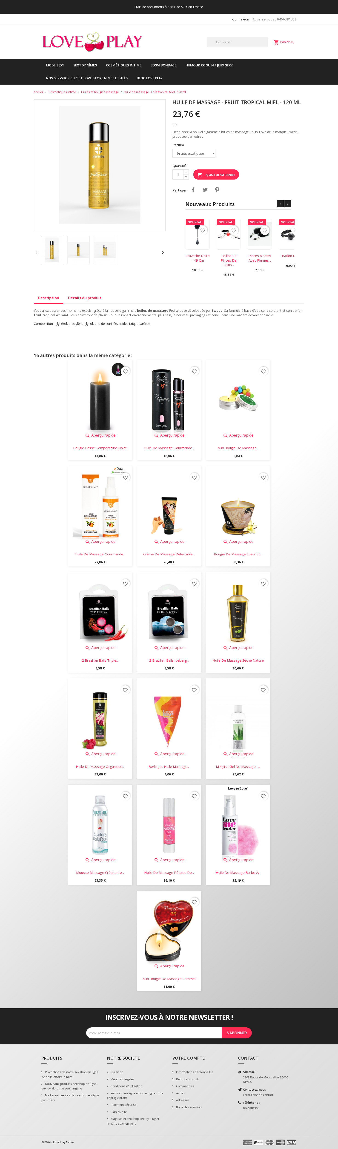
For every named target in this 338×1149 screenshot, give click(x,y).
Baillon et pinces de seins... (229, 260)
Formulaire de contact (258, 1095)
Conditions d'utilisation (126, 1086)
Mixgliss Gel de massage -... (238, 766)
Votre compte (188, 1058)
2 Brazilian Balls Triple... (100, 660)
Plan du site (118, 1112)
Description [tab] (48, 297)
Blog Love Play (150, 78)
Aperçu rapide (100, 435)
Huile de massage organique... (100, 766)
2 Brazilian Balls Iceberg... (169, 660)
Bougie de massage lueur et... (238, 554)
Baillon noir (291, 255)
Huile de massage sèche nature (238, 660)
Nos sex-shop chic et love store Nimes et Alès (87, 78)
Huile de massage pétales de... (169, 872)
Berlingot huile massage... (169, 766)
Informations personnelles (194, 1072)
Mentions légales (122, 1079)
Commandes (184, 1086)
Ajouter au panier (216, 175)
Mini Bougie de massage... (238, 448)
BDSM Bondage (163, 65)
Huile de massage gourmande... (169, 448)
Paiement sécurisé (123, 1105)
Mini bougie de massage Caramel (169, 978)
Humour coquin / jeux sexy (209, 65)
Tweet (205, 189)
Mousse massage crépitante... (100, 872)
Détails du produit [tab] (84, 297)
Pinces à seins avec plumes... (260, 258)
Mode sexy (55, 65)
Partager (193, 189)
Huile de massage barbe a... (238, 872)
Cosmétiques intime (123, 65)
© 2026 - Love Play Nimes (57, 1142)
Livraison (116, 1072)
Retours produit (186, 1079)
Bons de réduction (188, 1107)
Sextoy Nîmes (85, 65)
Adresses (182, 1100)
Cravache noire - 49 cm (198, 258)
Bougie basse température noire (100, 448)
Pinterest (217, 189)
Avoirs (180, 1093)
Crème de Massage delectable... (169, 554)
